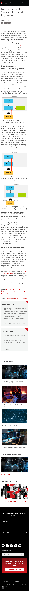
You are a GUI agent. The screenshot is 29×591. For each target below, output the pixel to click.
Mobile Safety (9, 298)
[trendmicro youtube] (19, 545)
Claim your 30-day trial (13, 569)
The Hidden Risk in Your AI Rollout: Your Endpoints (13, 348)
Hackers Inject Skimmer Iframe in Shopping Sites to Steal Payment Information (14, 319)
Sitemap (17, 581)
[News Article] (2, 23)
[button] (13, 554)
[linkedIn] (10, 23)
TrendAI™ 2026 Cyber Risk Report (12, 346)
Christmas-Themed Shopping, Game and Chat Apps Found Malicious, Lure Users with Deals (15, 312)
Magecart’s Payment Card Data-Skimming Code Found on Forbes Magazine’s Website (14, 322)
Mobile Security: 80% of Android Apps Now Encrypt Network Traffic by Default (14, 315)
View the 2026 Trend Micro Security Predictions (14, 501)
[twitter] (7, 23)
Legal (16, 578)
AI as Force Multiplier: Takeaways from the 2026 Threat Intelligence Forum (14, 336)
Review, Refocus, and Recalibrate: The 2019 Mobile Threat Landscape (15, 309)
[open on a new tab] (11, 545)
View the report (5, 474)
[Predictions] (14, 491)
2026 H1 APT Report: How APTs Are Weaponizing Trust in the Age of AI (12, 339)
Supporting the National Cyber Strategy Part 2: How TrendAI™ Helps (15, 343)
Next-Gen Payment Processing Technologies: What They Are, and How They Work (14, 292)
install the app (20, 46)
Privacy (3, 578)
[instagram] (15, 545)
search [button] (23, 3)
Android (16, 298)
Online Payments (23, 298)
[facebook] (5, 23)
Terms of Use (5, 581)
